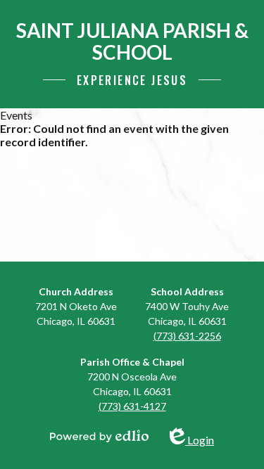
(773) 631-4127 (132, 406)
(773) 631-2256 (187, 336)
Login (200, 437)
